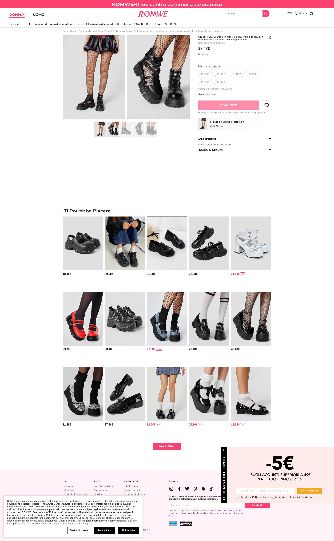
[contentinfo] (67, 274)
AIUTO (97, 481)
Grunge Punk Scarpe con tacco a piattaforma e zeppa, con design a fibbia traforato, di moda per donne (230, 38)
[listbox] (282, 13)
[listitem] (83, 253)
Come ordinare (101, 490)
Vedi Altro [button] (167, 446)
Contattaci (69, 490)
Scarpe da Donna (87, 31)
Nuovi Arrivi (40, 24)
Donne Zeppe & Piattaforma (111, 31)
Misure (207, 66)
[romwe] (153, 13)
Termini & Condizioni (301, 497)
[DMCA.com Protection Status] (186, 523)
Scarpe (73, 31)
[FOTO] (126, 77)
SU (65, 481)
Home (65, 31)
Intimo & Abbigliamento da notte (103, 24)
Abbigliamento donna (61, 24)
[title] (167, 210)
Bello (28, 24)
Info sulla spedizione (103, 486)
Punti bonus (99, 494)
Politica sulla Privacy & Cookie (228, 510)
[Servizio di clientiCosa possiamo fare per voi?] (305, 13)
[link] (167, 4)
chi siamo (68, 486)
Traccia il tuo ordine (133, 490)
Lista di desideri (131, 486)
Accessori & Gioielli (133, 24)
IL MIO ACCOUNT (132, 481)
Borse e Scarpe (154, 24)
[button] (266, 105)
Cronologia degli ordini (134, 494)
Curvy (80, 24)
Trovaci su (174, 481)
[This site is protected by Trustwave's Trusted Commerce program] (173, 523)
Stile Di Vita (171, 24)
